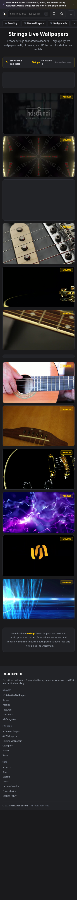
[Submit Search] (62, 13)
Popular (6, 704)
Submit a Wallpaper (16, 695)
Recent (6, 700)
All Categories (9, 719)
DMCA (6, 781)
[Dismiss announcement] (73, 4)
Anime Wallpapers (12, 731)
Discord (6, 776)
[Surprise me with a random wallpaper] (54, 13)
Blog (5, 772)
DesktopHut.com (19, 805)
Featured (7, 709)
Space (5, 755)
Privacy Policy (9, 791)
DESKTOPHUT (13, 674)
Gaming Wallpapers (12, 740)
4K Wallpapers (10, 736)
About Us (7, 767)
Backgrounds (60, 23)
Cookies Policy (9, 795)
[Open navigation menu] (71, 13)
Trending (12, 23)
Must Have (8, 714)
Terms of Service (11, 786)
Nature (6, 750)
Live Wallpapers (35, 23)
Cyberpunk (8, 745)
